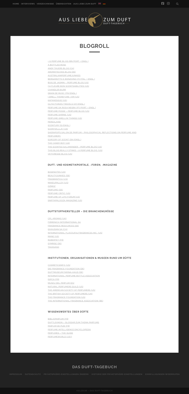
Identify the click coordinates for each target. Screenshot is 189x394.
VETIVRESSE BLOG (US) (60, 154)
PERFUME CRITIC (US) (59, 193)
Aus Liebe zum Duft (84, 4)
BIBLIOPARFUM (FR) (58, 319)
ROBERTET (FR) (56, 240)
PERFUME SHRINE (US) (59, 115)
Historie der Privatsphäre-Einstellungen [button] (117, 374)
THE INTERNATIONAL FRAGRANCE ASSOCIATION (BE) (75, 301)
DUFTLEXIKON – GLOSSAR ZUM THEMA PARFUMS (73, 322)
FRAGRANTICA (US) (58, 179)
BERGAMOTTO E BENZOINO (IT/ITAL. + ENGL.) (71, 79)
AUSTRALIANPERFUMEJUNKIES (64, 75)
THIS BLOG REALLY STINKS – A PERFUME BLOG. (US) (75, 150)
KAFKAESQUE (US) (57, 100)
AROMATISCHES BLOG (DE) (62, 72)
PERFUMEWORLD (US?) (60, 337)
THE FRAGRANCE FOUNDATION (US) (66, 297)
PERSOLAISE (54, 122)
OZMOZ (52, 186)
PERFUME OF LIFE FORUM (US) (64, 197)
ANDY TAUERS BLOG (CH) (61, 68)
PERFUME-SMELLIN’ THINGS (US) (65, 118)
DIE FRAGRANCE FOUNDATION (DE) (66, 269)
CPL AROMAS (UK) (57, 218)
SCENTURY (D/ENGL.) (59, 125)
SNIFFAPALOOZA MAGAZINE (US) (65, 200)
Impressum (15, 374)
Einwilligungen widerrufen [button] (162, 374)
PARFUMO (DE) (55, 190)
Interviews (28, 4)
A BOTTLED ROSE (57, 65)
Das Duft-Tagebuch (94, 367)
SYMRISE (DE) (55, 243)
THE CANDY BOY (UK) (59, 143)
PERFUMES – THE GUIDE (60, 333)
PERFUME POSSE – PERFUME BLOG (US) (68, 111)
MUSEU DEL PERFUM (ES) (61, 283)
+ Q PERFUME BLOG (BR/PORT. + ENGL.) (68, 61)
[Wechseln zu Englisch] (99, 3)
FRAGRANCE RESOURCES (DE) (63, 226)
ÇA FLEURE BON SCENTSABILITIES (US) (68, 86)
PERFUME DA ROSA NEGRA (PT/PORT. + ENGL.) (72, 107)
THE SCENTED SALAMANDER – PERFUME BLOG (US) (75, 147)
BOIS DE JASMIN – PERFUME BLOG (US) (68, 82)
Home (16, 4)
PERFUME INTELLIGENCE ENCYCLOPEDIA (69, 329)
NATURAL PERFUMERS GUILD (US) (65, 286)
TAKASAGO (53, 247)
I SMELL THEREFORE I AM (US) (63, 97)
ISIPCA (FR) (53, 279)
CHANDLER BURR (57, 90)
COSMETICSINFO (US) (59, 265)
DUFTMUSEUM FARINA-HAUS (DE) (65, 272)
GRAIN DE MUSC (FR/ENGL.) (62, 93)
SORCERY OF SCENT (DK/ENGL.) (64, 139)
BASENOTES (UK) (57, 172)
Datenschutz (33, 374)
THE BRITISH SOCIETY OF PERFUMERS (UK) (70, 294)
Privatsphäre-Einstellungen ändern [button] (66, 374)
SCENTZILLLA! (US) (58, 129)
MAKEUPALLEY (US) (58, 183)
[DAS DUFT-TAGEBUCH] (94, 27)
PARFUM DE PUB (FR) (59, 326)
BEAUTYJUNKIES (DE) (59, 175)
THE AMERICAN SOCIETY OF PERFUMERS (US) (71, 290)
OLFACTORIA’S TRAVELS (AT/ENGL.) (66, 104)
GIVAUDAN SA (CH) (57, 229)
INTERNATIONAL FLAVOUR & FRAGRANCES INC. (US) (75, 233)
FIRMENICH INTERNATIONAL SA (64, 222)
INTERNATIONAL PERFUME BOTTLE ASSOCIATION (74, 276)
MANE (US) (53, 236)
